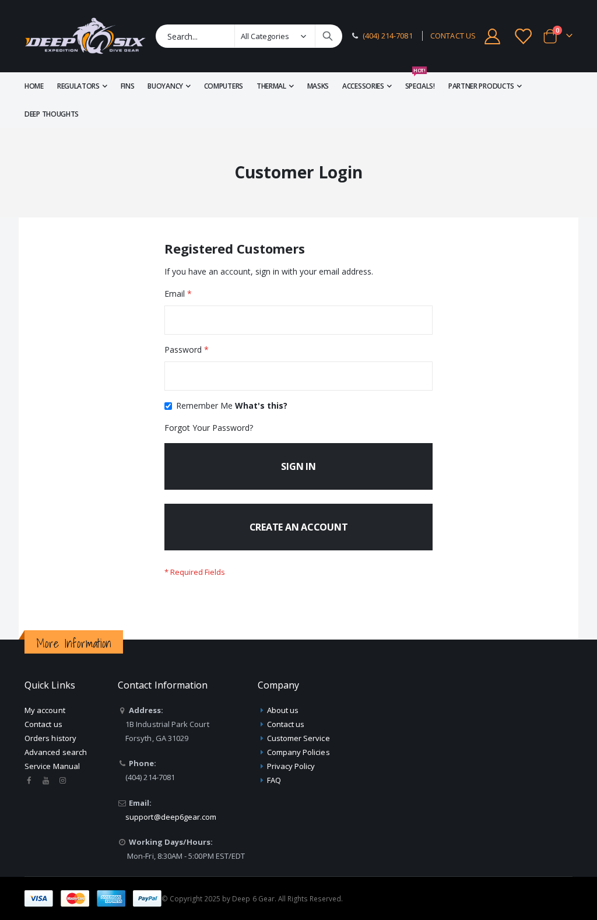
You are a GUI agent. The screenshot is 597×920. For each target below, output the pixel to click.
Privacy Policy (291, 766)
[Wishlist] (524, 36)
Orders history (50, 738)
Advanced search (55, 752)
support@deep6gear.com (170, 817)
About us (283, 710)
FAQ (274, 780)
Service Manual (52, 766)
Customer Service (298, 738)
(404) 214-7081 (388, 36)
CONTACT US (453, 36)
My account (44, 710)
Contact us (43, 724)
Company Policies (298, 752)
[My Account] (492, 36)
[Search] (327, 36)
